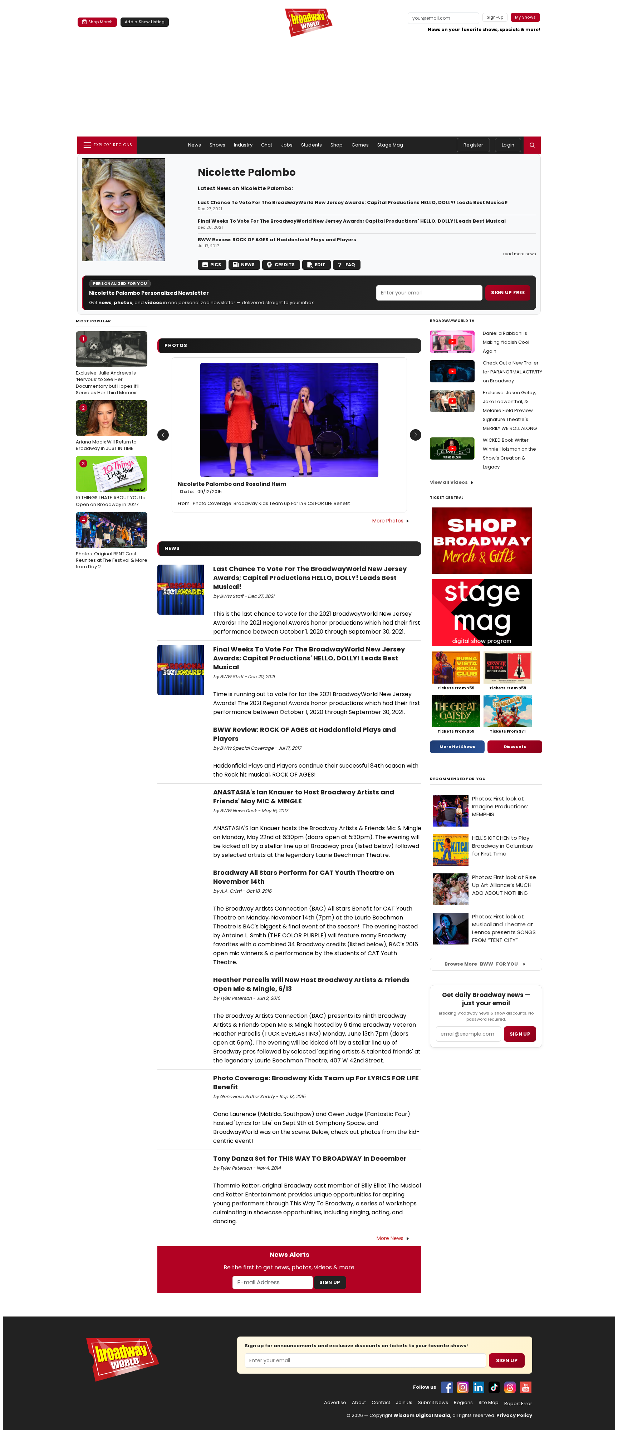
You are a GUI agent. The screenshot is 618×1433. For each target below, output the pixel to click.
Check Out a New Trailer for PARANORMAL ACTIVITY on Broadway (512, 372)
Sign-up (495, 17)
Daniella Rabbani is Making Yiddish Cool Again (506, 342)
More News (390, 1238)
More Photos (387, 520)
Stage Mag (390, 145)
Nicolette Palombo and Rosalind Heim (232, 488)
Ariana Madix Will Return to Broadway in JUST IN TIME (106, 428)
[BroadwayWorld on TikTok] (494, 1387)
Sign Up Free (508, 292)
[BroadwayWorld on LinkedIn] (478, 1387)
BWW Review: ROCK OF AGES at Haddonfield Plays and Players (277, 240)
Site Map (489, 1402)
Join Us (404, 1402)
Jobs (287, 145)
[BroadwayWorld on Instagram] (462, 1387)
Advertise (335, 1402)
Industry (243, 145)
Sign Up (329, 1282)
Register (473, 145)
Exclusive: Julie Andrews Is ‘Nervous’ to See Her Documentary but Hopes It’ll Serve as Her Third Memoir (107, 366)
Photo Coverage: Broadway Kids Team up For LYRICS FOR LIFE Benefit (271, 503)
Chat (267, 145)
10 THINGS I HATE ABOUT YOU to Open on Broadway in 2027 (111, 483)
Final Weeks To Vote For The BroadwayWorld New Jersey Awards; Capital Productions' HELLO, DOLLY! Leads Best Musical (352, 221)
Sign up (520, 1034)
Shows (217, 145)
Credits (285, 265)
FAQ (350, 265)
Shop (336, 145)
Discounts (515, 746)
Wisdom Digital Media (421, 1415)
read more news (519, 254)
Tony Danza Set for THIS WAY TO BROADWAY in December (310, 1158)
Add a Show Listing (145, 22)
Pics (215, 265)
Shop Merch (100, 22)
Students (311, 145)
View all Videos (449, 482)
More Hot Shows (457, 746)
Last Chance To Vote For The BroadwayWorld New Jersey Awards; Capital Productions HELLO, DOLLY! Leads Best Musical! (352, 202)
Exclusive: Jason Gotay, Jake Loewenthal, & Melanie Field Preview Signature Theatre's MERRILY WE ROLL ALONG (510, 410)
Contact (381, 1402)
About (359, 1402)
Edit (320, 265)
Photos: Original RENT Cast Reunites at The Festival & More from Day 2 (111, 543)
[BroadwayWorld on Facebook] (447, 1387)
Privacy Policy (514, 1415)
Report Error (518, 1403)
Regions (463, 1402)
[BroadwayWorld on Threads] (510, 1387)
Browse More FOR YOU (481, 964)
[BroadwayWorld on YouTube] (525, 1387)
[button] (532, 145)
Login (508, 145)
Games (360, 145)
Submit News (433, 1402)
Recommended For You (458, 779)
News (194, 145)
